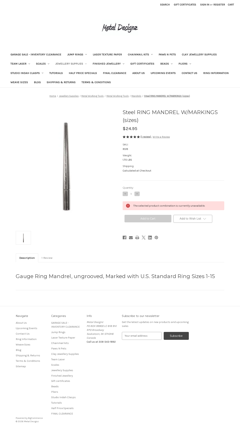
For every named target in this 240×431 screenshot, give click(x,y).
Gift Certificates (185, 4)
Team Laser (18, 63)
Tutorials (56, 73)
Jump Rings (75, 54)
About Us (138, 73)
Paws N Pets (167, 54)
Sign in (204, 4)
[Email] (131, 237)
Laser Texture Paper (107, 54)
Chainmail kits (138, 54)
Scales (41, 63)
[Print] (137, 237)
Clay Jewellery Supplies (199, 54)
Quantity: (128, 187)
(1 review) (146, 136)
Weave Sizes (19, 82)
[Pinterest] (156, 237)
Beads (164, 63)
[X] (144, 237)
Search (165, 4)
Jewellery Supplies (69, 63)
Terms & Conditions (96, 82)
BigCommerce (35, 418)
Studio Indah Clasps (25, 73)
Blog (37, 82)
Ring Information (216, 73)
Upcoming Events (163, 73)
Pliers (183, 63)
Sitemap (21, 366)
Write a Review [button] (161, 136)
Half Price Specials (83, 73)
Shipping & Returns (61, 82)
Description (27, 258)
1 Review (47, 258)
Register (219, 4)
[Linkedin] (150, 237)
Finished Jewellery (107, 63)
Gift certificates (142, 63)
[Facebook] (124, 237)
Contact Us (189, 73)
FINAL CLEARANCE (114, 73)
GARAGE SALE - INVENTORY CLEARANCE (35, 54)
